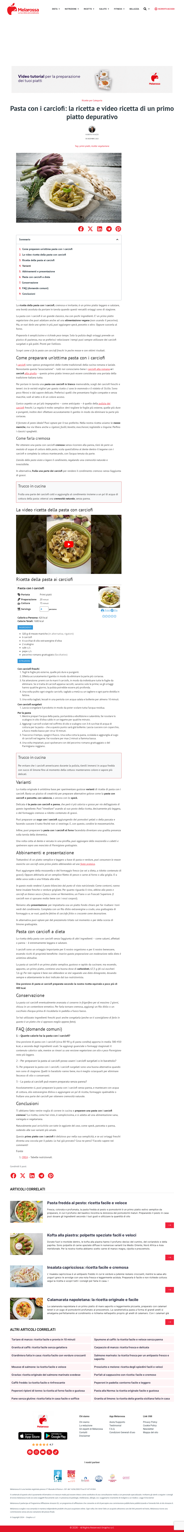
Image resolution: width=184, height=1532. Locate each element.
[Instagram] (36, 1452)
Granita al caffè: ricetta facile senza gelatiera (39, 1347)
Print (107, 610)
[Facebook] (30, 1452)
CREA (25, 1157)
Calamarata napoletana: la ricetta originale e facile (92, 1299)
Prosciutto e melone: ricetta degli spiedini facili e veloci (128, 1366)
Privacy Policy (150, 1422)
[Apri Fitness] (124, 8)
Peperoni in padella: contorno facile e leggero (122, 1382)
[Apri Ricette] (94, 8)
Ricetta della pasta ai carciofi (38, 260)
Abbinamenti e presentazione (38, 271)
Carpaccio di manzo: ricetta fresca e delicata (121, 1347)
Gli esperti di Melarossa (91, 1429)
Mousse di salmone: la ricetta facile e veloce (39, 1366)
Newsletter (148, 1429)
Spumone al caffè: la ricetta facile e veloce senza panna (128, 1339)
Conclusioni (28, 293)
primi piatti (84, 146)
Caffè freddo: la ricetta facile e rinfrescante (38, 1382)
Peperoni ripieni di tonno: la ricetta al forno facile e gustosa (48, 1390)
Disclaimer (84, 1435)
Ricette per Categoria (92, 100)
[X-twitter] (49, 1452)
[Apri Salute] (108, 8)
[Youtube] (43, 1452)
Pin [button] (116, 610)
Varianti (26, 265)
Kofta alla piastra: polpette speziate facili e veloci (91, 1235)
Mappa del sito (150, 1432)
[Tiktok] (56, 1452)
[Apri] (149, 8)
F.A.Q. (112, 1429)
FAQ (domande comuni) (35, 288)
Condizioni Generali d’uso (122, 1432)
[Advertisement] (92, 39)
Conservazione (30, 282)
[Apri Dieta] (59, 8)
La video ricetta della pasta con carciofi (44, 254)
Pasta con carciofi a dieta (36, 277)
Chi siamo (84, 1422)
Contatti (83, 1432)
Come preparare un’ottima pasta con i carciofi (47, 249)
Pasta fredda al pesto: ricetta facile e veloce (87, 1203)
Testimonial (115, 1425)
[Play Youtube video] (68, 544)
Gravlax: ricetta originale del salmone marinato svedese (46, 1374)
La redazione (85, 1425)
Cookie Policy (150, 1425)
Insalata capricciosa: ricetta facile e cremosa (87, 1267)
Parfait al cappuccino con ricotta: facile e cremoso (125, 1374)
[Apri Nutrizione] (78, 8)
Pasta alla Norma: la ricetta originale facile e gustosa (126, 1390)
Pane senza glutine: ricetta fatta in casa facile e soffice (45, 1398)
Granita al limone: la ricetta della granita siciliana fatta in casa (132, 1398)
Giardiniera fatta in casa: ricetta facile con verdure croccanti (49, 1355)
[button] (81, 229)
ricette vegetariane (100, 146)
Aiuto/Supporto (117, 1422)
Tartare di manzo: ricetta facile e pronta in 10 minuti (43, 1339)
